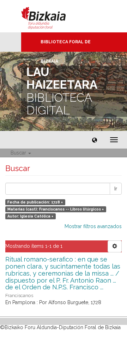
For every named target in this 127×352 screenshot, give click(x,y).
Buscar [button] (19, 153)
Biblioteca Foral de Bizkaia (66, 45)
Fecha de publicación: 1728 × (35, 202)
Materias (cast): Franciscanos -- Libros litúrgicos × (55, 209)
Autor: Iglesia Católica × (30, 216)
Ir (115, 188)
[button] (94, 140)
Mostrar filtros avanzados (93, 226)
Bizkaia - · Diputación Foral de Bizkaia (51, 16)
